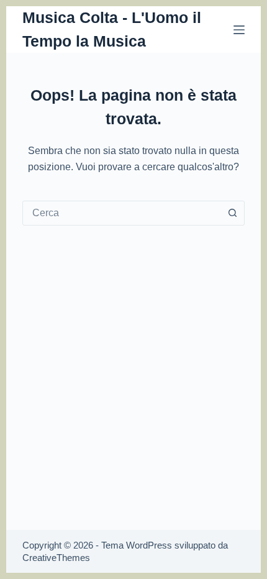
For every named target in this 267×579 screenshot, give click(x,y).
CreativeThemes (56, 557)
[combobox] (121, 213)
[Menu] (239, 29)
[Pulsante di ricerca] (232, 213)
